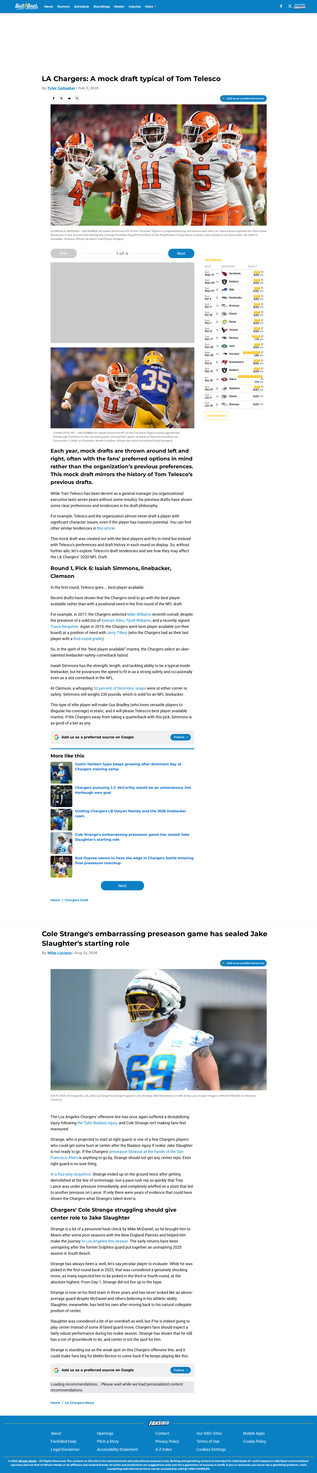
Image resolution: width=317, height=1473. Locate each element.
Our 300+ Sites (209, 1433)
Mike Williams (139, 614)
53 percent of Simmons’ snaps (119, 688)
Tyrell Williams (138, 620)
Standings (101, 6)
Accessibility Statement (117, 1449)
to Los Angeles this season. (105, 1241)
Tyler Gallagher (61, 88)
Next (181, 253)
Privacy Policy (167, 1441)
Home (55, 900)
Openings (105, 1433)
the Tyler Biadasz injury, (97, 1123)
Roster (119, 6)
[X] (290, 6)
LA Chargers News (79, 1403)
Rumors (63, 6)
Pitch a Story (108, 1441)
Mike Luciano (59, 953)
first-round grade (87, 638)
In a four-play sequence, (71, 1174)
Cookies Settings (211, 1449)
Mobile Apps (254, 1433)
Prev (64, 253)
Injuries (135, 6)
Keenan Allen (112, 620)
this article (106, 528)
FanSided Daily (63, 1441)
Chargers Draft (76, 900)
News (48, 6)
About (56, 1433)
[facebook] (281, 6)
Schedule (81, 6)
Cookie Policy (254, 1441)
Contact (162, 1433)
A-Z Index (163, 1449)
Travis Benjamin (64, 626)
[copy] (77, 98)
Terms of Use (208, 1441)
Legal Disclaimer (65, 1449)
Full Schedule (216, 415)
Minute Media (27, 1461)
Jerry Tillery (117, 632)
